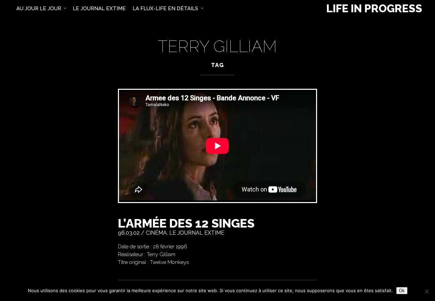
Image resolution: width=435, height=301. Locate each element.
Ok (402, 290)
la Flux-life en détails (165, 8)
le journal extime (99, 8)
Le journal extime (196, 233)
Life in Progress (374, 8)
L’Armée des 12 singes (186, 223)
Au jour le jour (38, 8)
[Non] (426, 291)
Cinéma (156, 233)
